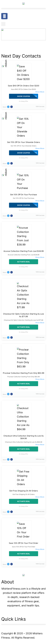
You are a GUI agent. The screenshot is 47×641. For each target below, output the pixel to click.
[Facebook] (4, 16)
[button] (23, 8)
